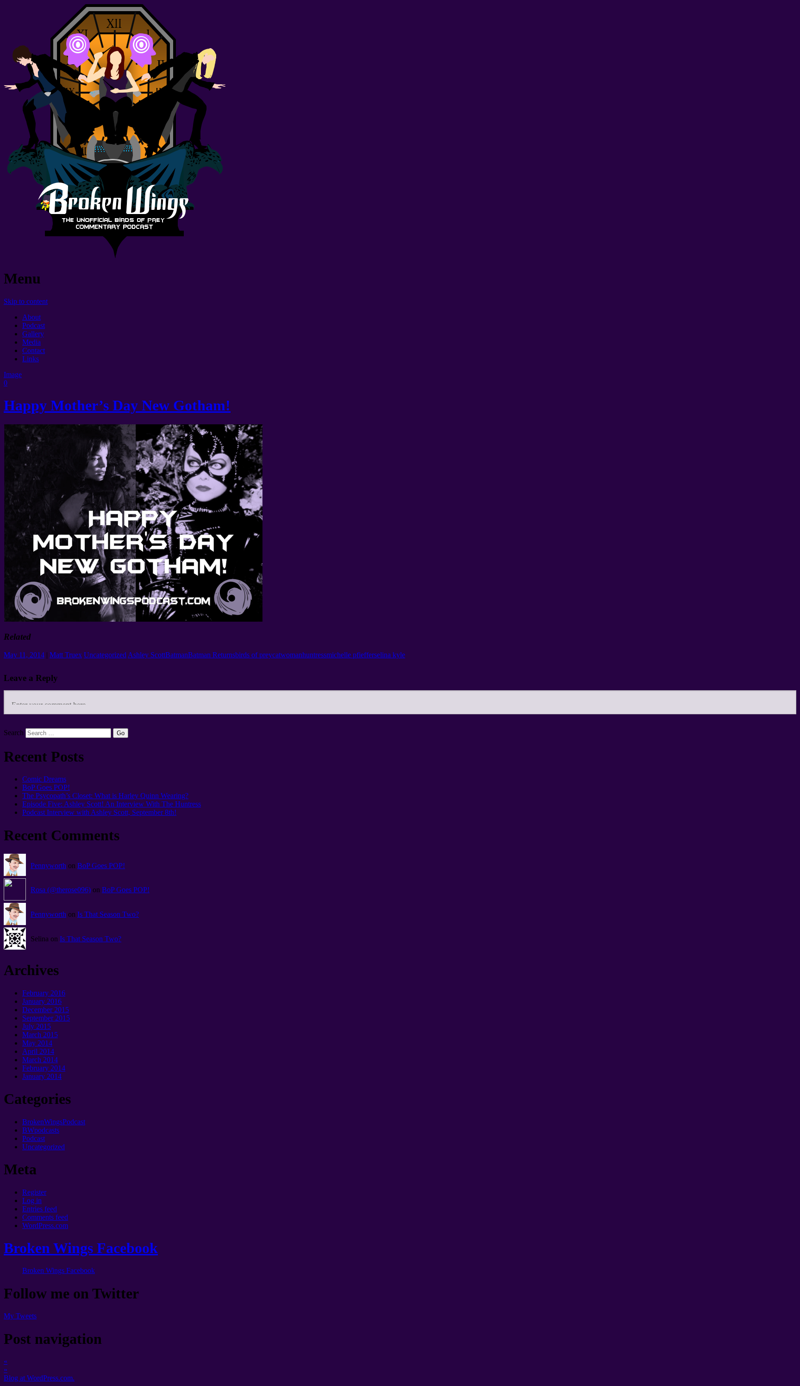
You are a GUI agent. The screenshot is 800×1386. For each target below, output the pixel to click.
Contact (33, 350)
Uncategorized (105, 655)
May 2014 (37, 1043)
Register (34, 1192)
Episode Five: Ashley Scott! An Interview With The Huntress (111, 804)
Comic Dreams (44, 779)
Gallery (33, 334)
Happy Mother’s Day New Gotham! (117, 405)
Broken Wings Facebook (81, 1248)
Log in (32, 1200)
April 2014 (38, 1051)
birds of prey (253, 655)
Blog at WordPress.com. (39, 1378)
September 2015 (46, 1018)
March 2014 (40, 1060)
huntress (314, 655)
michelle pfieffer (350, 655)
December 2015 (45, 1010)
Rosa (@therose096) (61, 890)
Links (30, 359)
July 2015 (36, 1026)
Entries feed (39, 1209)
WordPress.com (45, 1225)
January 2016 (42, 1001)
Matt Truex (66, 655)
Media (31, 342)
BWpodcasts (40, 1130)
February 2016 (43, 993)
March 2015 (40, 1035)
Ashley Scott (146, 655)
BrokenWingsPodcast (53, 1122)
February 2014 (43, 1068)
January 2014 (42, 1076)
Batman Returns (211, 655)
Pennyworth (48, 865)
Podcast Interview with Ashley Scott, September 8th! (99, 812)
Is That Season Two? (108, 914)
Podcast (33, 325)
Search (14, 733)
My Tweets (20, 1316)
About (31, 317)
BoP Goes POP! (46, 787)
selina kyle (389, 655)
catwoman (287, 655)
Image (13, 374)
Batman (176, 655)
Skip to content (26, 301)
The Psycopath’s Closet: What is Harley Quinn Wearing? (105, 796)
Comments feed (45, 1217)
